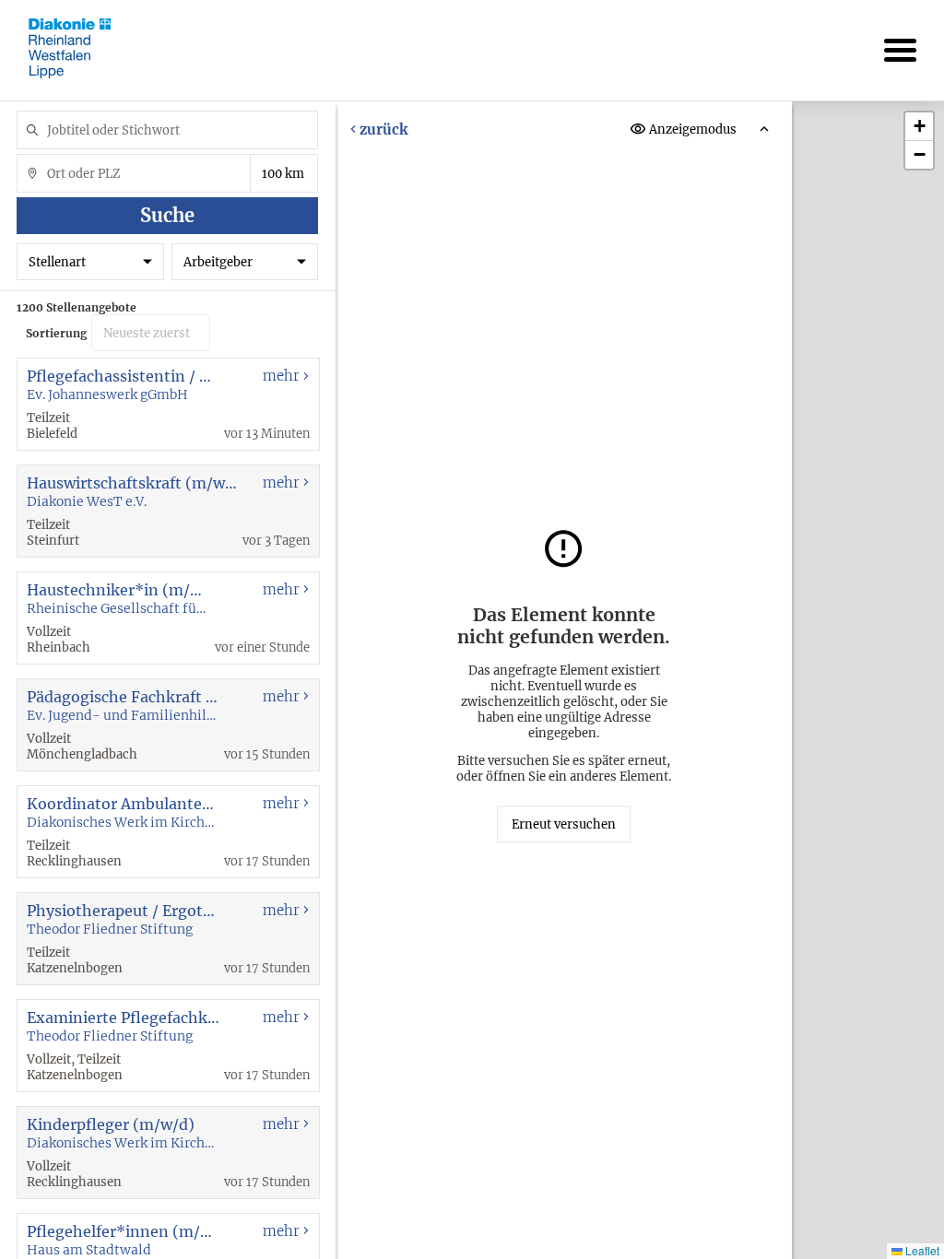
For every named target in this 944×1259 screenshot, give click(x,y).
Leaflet (921, 1250)
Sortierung (56, 333)
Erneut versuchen (564, 824)
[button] (919, 126)
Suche (167, 215)
